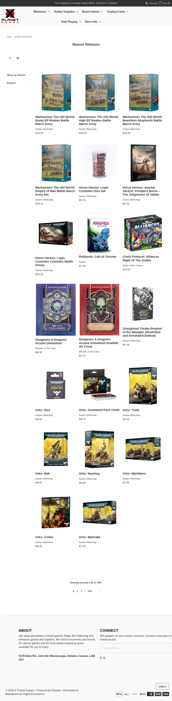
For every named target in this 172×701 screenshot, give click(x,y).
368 (90, 591)
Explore (11, 83)
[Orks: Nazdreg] (99, 449)
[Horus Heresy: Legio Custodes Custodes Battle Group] (55, 234)
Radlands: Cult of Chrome (97, 256)
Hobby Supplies (64, 11)
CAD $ (162, 686)
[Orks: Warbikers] (143, 449)
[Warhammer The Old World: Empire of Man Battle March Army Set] (55, 163)
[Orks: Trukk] (143, 386)
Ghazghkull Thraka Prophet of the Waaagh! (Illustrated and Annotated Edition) (142, 332)
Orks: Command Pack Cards (99, 410)
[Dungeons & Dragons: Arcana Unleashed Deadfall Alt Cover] (99, 309)
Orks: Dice (42, 410)
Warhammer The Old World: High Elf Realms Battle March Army (99, 120)
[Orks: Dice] (55, 386)
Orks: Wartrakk (89, 537)
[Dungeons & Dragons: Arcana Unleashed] (55, 309)
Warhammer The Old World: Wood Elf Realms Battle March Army (55, 120)
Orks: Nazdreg (89, 473)
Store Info (91, 21)
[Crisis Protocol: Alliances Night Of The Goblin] (143, 233)
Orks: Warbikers (134, 473)
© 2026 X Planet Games (19, 690)
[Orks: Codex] (55, 513)
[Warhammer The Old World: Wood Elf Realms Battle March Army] (55, 92)
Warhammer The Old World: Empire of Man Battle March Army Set (55, 191)
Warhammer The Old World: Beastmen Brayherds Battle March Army (142, 120)
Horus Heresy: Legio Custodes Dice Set (94, 189)
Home (9, 37)
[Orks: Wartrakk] (99, 513)
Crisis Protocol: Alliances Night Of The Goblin (141, 258)
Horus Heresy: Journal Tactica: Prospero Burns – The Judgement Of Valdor (141, 191)
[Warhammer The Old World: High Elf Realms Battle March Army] (99, 92)
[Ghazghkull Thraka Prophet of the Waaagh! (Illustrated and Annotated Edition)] (143, 304)
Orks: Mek (42, 473)
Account (153, 3)
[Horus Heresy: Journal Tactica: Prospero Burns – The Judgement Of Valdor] (143, 163)
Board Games (90, 11)
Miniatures (40, 11)
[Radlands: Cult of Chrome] (99, 233)
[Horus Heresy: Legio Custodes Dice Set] (99, 163)
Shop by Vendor (16, 75)
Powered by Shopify (49, 690)
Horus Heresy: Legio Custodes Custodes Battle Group (54, 261)
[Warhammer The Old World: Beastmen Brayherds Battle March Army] (143, 92)
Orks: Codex (44, 537)
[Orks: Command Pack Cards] (99, 386)
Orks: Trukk (131, 410)
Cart (166, 3)
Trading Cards (116, 11)
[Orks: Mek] (55, 449)
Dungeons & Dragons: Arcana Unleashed (51, 341)
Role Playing (69, 21)
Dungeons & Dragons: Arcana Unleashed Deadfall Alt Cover (98, 343)
